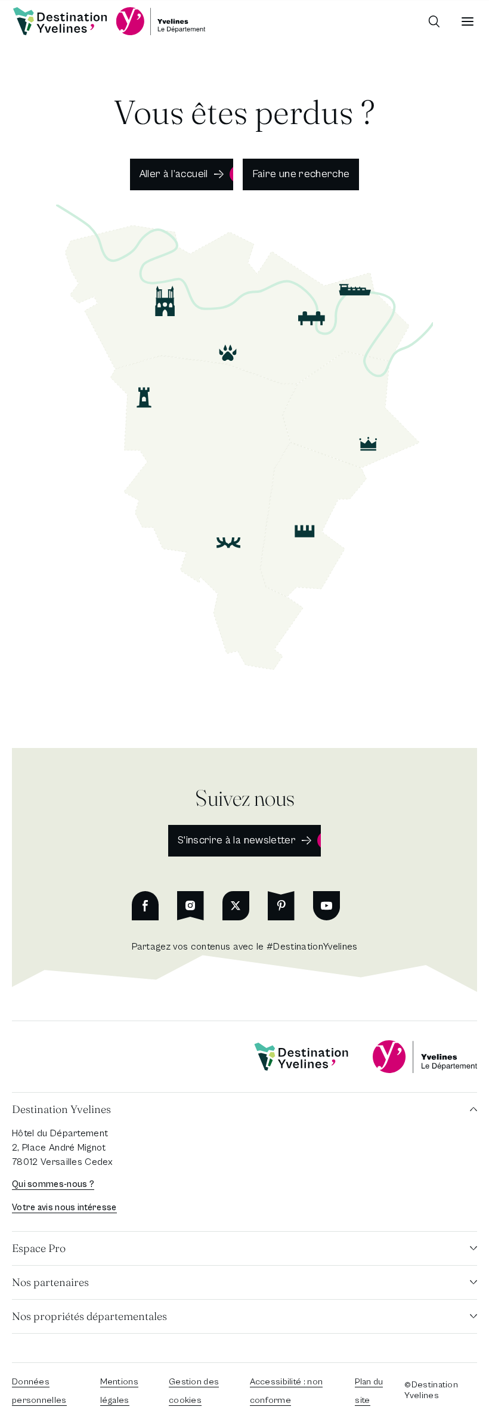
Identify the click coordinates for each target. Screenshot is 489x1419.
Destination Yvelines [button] (61, 1109)
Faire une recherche (301, 174)
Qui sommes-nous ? (53, 1184)
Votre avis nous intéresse (64, 1207)
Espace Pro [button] (39, 1248)
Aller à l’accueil (174, 174)
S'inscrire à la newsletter (237, 840)
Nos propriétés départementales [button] (89, 1316)
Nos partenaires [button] (50, 1282)
